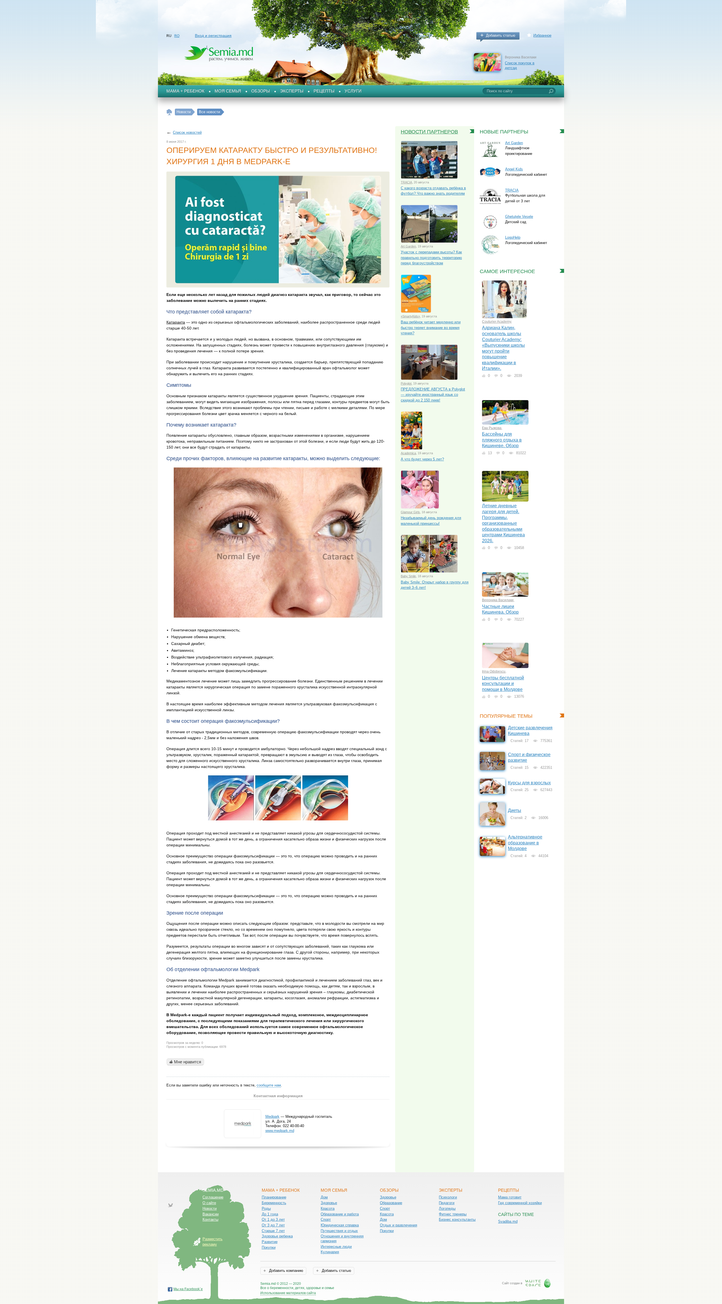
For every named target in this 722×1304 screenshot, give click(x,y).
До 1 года (270, 1214)
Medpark (272, 1116)
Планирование (274, 1197)
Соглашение (212, 1197)
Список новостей (187, 132)
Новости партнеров (429, 132)
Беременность (274, 1203)
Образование (391, 1203)
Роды (266, 1208)
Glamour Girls (410, 512)
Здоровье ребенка (277, 1236)
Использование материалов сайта (288, 1293)
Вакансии (210, 1214)
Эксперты (291, 91)
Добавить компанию (285, 1270)
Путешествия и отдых (339, 1231)
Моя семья (228, 91)
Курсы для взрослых (529, 782)
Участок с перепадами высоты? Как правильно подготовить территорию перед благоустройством (431, 257)
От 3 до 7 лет (273, 1225)
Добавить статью (500, 35)
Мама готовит (509, 1197)
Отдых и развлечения (398, 1225)
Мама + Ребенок (185, 91)
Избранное (542, 35)
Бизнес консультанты (457, 1219)
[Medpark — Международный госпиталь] (242, 1134)
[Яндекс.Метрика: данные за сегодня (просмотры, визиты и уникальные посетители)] (350, 1284)
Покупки (269, 1247)
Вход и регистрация (213, 35)
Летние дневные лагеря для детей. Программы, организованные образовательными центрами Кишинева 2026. (503, 523)
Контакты (210, 1219)
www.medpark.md (279, 1131)
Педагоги (446, 1203)
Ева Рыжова (491, 428)
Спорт (326, 1219)
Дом (324, 1197)
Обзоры (260, 91)
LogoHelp (512, 237)
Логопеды (447, 1208)
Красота (327, 1208)
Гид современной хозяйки (520, 1203)
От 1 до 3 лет (273, 1219)
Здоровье (329, 1203)
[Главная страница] (169, 112)
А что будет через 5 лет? (422, 459)
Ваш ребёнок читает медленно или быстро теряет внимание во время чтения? (431, 327)
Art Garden (408, 246)
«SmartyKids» (410, 316)
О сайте (209, 1203)
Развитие (270, 1242)
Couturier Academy (496, 322)
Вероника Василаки (498, 600)
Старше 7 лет (273, 1231)
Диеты (514, 810)
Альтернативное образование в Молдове (525, 843)
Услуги (353, 91)
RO (176, 36)
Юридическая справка (340, 1225)
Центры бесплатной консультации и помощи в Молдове (503, 683)
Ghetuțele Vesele (519, 216)
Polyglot (406, 383)
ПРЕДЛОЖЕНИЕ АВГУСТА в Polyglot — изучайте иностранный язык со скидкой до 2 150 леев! (433, 394)
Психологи (448, 1197)
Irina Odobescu (493, 671)
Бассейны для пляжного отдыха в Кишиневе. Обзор (502, 440)
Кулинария (330, 1252)
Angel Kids (514, 169)
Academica (408, 453)
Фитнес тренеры (452, 1214)
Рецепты (324, 91)
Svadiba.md (508, 1221)
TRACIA (406, 182)
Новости (209, 1208)
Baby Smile (408, 576)
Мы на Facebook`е (188, 1289)
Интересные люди (336, 1246)
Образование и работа (340, 1214)
